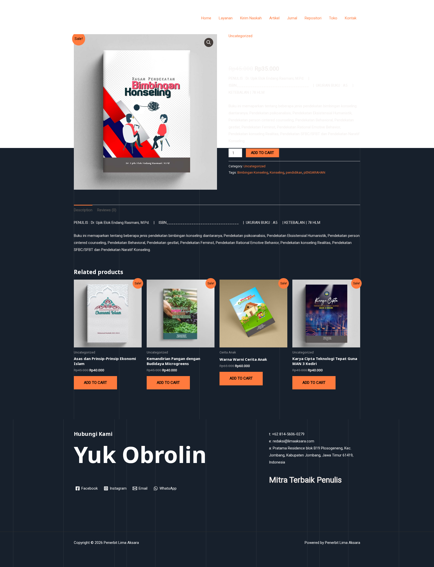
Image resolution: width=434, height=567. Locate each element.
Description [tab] (83, 210)
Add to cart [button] (95, 382)
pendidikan (294, 172)
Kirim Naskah (251, 18)
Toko (333, 18)
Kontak (350, 18)
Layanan (226, 18)
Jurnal (292, 18)
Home (206, 18)
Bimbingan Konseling (252, 172)
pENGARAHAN (314, 172)
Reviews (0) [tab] (106, 210)
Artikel (274, 18)
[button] (208, 42)
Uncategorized (240, 36)
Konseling (277, 172)
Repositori (313, 18)
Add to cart (262, 152)
